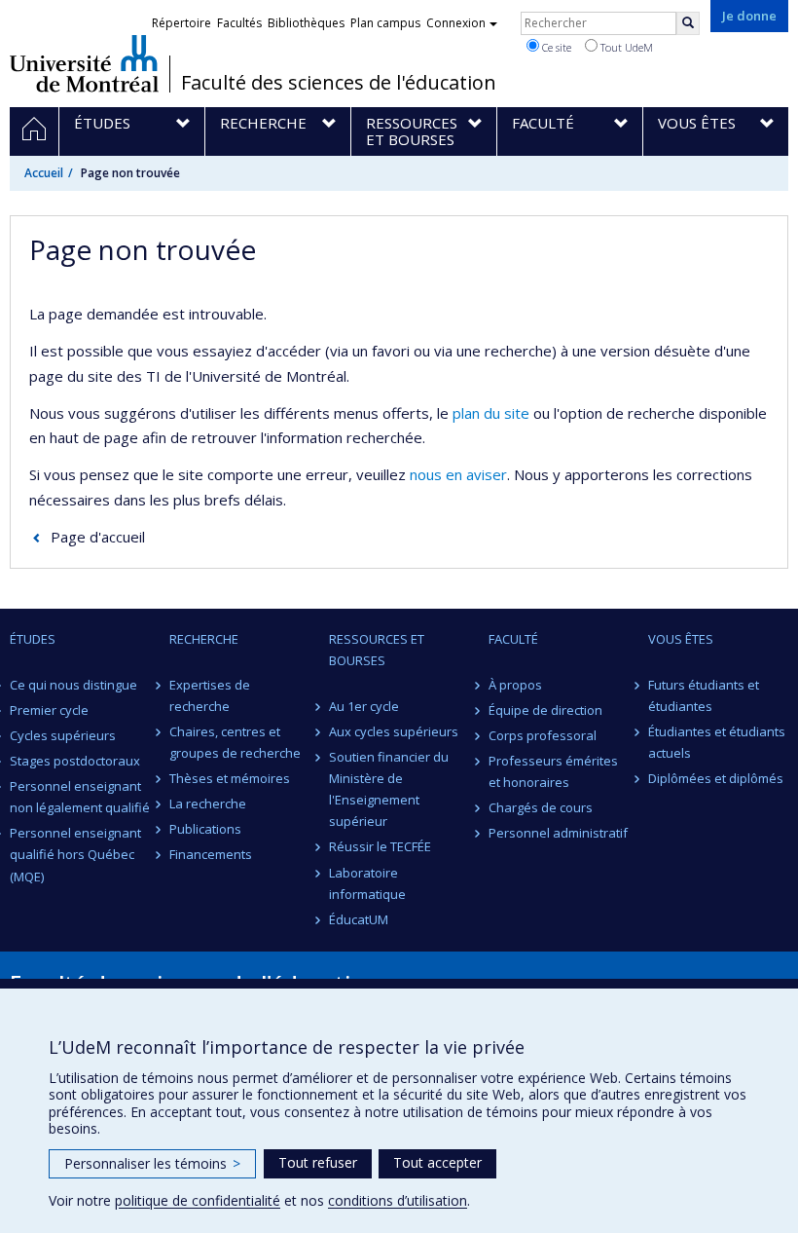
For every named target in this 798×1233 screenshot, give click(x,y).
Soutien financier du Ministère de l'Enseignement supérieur (389, 789)
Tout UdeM (625, 47)
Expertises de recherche (209, 695)
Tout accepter (437, 1162)
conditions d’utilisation (397, 1200)
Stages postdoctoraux (75, 760)
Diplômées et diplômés (715, 778)
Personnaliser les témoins (152, 1163)
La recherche (207, 803)
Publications (205, 829)
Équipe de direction (545, 710)
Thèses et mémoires (229, 778)
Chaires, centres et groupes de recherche (235, 742)
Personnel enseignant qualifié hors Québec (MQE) (75, 854)
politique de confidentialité (197, 1200)
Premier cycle (49, 710)
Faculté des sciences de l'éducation (338, 83)
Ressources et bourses (376, 649)
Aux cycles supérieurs (393, 731)
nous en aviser (458, 474)
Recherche (203, 639)
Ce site (555, 47)
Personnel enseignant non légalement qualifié (80, 796)
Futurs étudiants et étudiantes (703, 695)
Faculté (513, 639)
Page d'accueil (98, 536)
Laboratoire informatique (367, 883)
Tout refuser (317, 1162)
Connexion (456, 23)
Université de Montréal (84, 63)
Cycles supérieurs (63, 735)
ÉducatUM (358, 919)
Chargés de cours (541, 807)
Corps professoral (543, 735)
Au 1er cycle (364, 706)
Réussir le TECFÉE (380, 846)
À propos (515, 684)
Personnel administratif (558, 832)
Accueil (43, 173)
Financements (210, 854)
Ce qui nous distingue (73, 684)
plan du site (491, 413)
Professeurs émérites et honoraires (553, 771)
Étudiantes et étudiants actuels (716, 742)
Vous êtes (680, 639)
